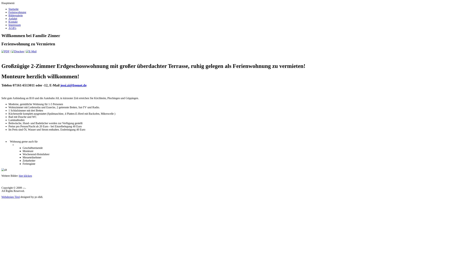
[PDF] (5, 51)
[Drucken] (17, 51)
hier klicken (25, 175)
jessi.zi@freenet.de (73, 85)
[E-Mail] (31, 51)
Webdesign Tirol (10, 196)
